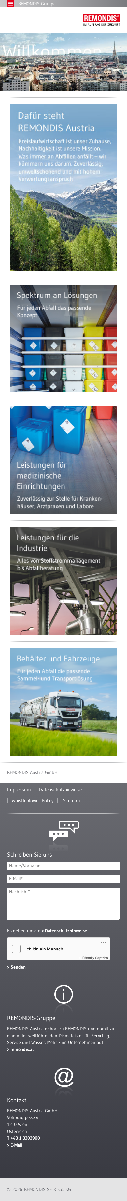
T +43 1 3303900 (23, 1138)
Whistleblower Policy (33, 801)
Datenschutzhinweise (60, 789)
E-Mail (16, 1145)
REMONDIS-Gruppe (37, 4)
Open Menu (10, 3)
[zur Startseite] (101, 20)
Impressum (19, 789)
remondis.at (22, 1049)
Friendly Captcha (95, 958)
